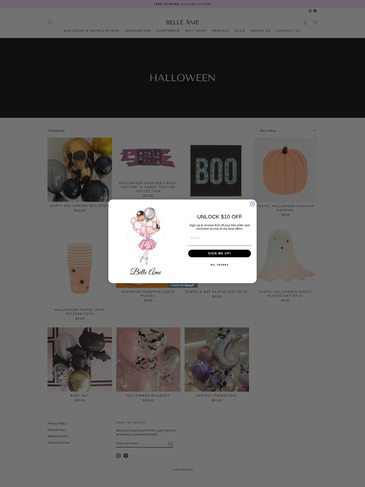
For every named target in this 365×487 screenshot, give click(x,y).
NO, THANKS (220, 265)
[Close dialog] (252, 203)
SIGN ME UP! (219, 253)
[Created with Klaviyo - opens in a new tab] (182, 285)
